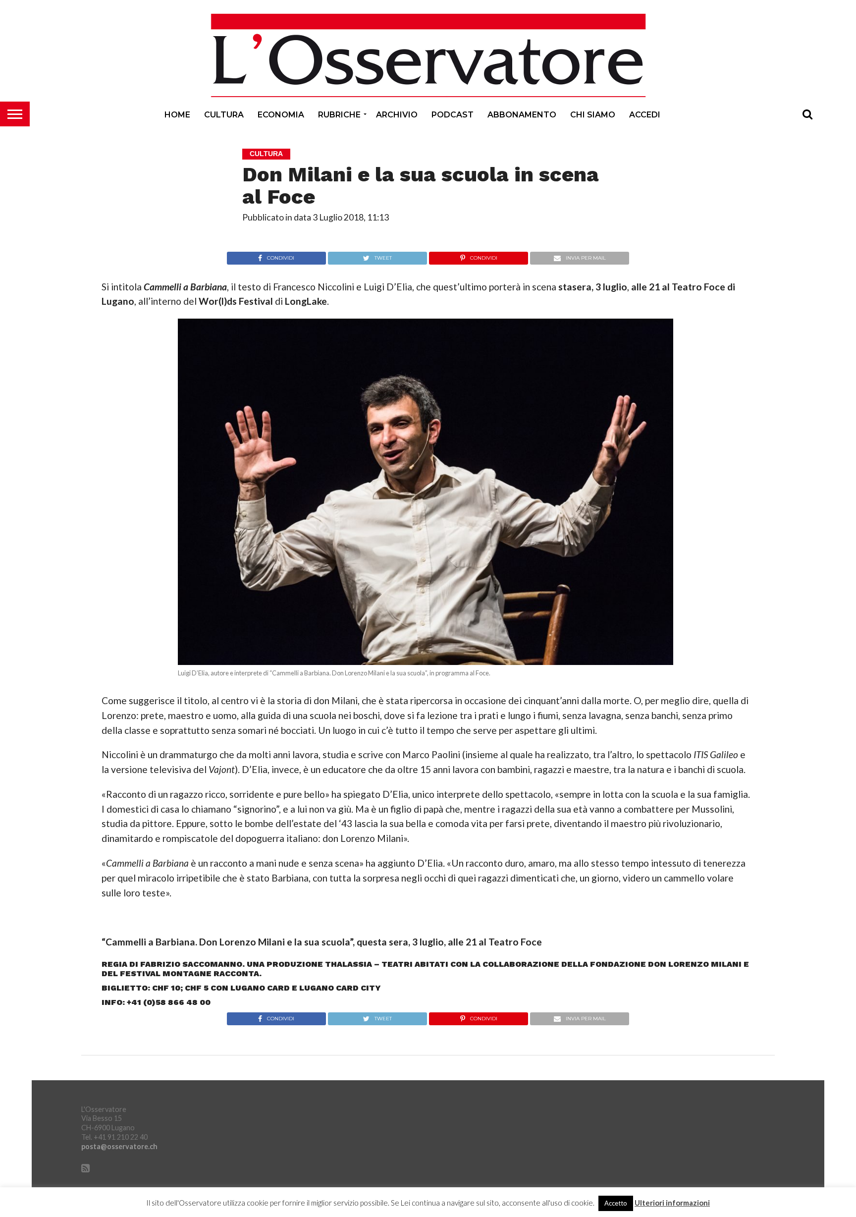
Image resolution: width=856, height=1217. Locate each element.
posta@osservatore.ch (119, 1146)
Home (177, 114)
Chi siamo (592, 114)
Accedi (644, 114)
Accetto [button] (615, 1203)
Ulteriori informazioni (672, 1203)
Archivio (397, 114)
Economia (281, 114)
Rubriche (339, 114)
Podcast (452, 114)
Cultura (224, 114)
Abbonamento (521, 114)
